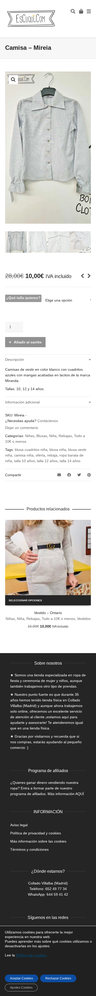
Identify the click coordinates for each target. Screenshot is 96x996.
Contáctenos (47, 421)
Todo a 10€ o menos (58, 619)
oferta (40, 455)
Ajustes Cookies (21, 987)
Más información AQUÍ (66, 794)
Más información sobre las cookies (38, 841)
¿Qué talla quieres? (23, 298)
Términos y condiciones (29, 849)
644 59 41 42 (57, 894)
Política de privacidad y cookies (35, 833)
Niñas (29, 436)
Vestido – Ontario (48, 613)
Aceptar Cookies (21, 978)
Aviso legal (19, 825)
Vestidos (84, 619)
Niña (53, 436)
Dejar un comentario (21, 428)
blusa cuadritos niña (31, 450)
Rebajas (65, 436)
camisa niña (24, 455)
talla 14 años (70, 461)
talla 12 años (47, 461)
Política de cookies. (31, 955)
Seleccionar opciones (25, 600)
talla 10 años (24, 461)
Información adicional (22, 402)
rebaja (52, 455)
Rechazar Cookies (58, 978)
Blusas (41, 436)
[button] (13, 79)
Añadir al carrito (28, 342)
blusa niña (57, 450)
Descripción (14, 359)
